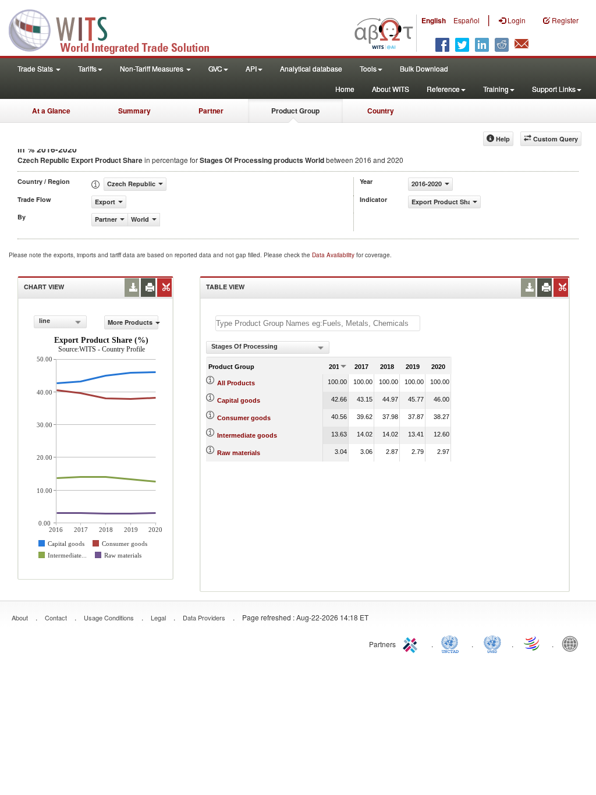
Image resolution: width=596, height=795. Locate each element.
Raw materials (238, 452)
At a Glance (51, 110)
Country (380, 110)
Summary (134, 110)
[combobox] (60, 321)
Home (344, 89)
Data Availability (334, 255)
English (433, 20)
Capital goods (238, 400)
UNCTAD (452, 643)
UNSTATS (492, 643)
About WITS (390, 89)
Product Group (295, 110)
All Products (236, 382)
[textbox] (317, 323)
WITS (116, 29)
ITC (412, 643)
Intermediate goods (247, 435)
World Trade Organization (532, 643)
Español (466, 20)
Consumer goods (244, 417)
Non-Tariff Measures (152, 68)
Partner (211, 110)
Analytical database (311, 68)
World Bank (572, 643)
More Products (130, 322)
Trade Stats (36, 68)
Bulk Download (424, 68)
